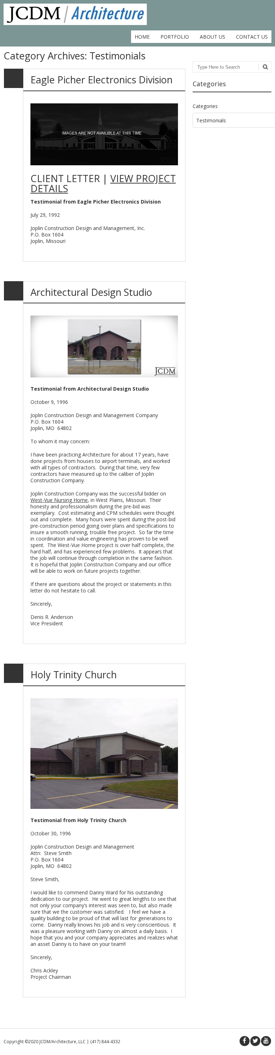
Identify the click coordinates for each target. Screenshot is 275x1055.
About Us (212, 36)
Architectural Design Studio (91, 292)
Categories (205, 106)
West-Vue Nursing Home (59, 500)
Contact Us (252, 36)
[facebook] (244, 1041)
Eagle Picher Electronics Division (101, 79)
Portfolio (174, 36)
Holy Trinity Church (73, 674)
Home (142, 36)
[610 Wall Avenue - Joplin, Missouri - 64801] (75, 23)
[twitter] (255, 1041)
